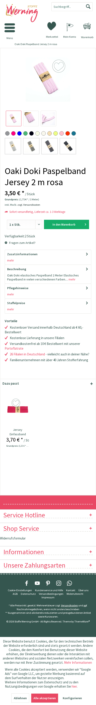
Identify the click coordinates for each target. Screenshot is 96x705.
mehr (10, 260)
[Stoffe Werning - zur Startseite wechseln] (24, 13)
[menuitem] (87, 26)
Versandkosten (69, 605)
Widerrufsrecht (75, 593)
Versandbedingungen (51, 593)
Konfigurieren (72, 698)
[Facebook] (26, 583)
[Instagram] (58, 583)
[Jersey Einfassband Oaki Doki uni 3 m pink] (17, 409)
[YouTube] (37, 583)
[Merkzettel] (52, 25)
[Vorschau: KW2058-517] (13, 118)
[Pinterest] (48, 583)
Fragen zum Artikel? (21, 243)
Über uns (83, 590)
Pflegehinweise (17, 288)
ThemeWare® (82, 621)
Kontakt (70, 590)
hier (74, 686)
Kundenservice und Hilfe (49, 590)
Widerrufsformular (13, 538)
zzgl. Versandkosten (28, 204)
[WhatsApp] (69, 583)
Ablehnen (20, 698)
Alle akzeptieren (44, 698)
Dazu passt (10, 383)
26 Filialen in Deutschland (27, 354)
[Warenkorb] (87, 26)
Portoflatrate (14, 348)
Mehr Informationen (78, 662)
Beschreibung (16, 269)
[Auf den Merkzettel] (16, 403)
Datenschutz (28, 593)
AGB (15, 593)
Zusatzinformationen (22, 254)
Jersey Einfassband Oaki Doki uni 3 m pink (17, 432)
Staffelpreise (16, 303)
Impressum (48, 597)
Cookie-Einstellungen (20, 590)
